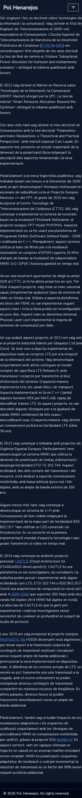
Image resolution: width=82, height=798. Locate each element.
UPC (59, 45)
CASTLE (21, 561)
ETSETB (47, 45)
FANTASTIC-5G (12, 639)
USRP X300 (20, 594)
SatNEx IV (64, 739)
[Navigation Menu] (73, 7)
